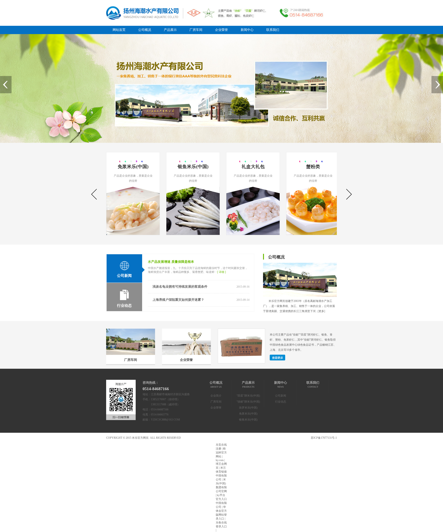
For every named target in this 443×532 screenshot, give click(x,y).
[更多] (321, 311)
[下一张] (437, 84)
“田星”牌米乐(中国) (248, 395)
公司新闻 (280, 395)
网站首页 (119, 30)
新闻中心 (247, 30)
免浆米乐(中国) (248, 413)
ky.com (220, 460)
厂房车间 (195, 30)
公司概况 (144, 30)
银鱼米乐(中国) (248, 419)
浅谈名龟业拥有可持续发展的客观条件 (180, 286)
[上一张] (6, 84)
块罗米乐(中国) (248, 407)
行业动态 (280, 401)
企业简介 (216, 395)
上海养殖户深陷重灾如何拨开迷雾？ (178, 299)
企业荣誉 (221, 30)
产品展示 (170, 30)
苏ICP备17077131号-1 (324, 437)
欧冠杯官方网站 (221, 452)
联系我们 (272, 30)
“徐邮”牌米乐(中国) (248, 401)
